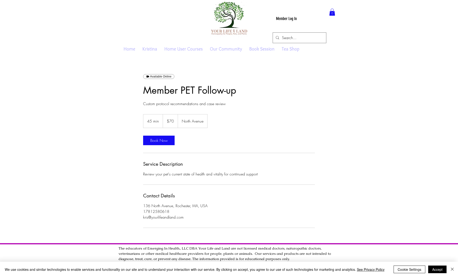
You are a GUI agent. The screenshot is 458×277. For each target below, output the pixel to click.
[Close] (452, 269)
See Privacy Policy (371, 269)
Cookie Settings (409, 269)
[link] (159, 140)
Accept (437, 269)
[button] (332, 12)
